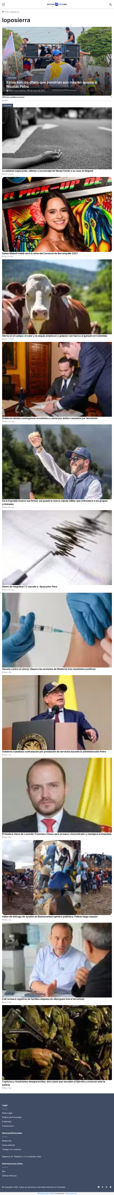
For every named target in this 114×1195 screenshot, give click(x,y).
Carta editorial (8, 1145)
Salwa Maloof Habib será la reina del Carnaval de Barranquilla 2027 (40, 253)
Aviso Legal (7, 1113)
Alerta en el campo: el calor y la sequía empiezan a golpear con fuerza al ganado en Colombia (54, 335)
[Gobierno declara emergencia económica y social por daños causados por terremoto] (57, 379)
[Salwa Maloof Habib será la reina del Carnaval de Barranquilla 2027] (57, 214)
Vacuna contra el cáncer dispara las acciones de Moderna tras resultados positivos (49, 669)
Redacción (7, 1141)
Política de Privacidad (11, 1117)
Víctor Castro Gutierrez (17, 91)
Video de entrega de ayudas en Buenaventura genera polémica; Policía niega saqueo (49, 916)
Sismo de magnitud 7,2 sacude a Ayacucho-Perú (29, 586)
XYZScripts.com (71, 1193)
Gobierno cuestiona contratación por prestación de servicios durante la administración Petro (54, 751)
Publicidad (6, 1121)
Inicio (6, 12)
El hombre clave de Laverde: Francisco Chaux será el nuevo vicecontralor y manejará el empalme (56, 834)
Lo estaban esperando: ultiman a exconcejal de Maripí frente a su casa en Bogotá (47, 170)
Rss (3, 1171)
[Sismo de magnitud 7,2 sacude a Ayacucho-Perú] (57, 547)
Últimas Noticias (9, 1176)
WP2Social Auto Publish (46, 1193)
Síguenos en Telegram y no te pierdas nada (21, 1156)
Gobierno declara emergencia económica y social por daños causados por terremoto (49, 418)
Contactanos (8, 1126)
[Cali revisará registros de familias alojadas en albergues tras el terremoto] (57, 960)
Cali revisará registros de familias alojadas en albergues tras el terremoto (43, 999)
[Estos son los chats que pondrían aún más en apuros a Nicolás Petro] (57, 61)
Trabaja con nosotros (11, 1149)
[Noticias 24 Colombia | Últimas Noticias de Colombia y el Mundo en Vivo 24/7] (57, 4)
